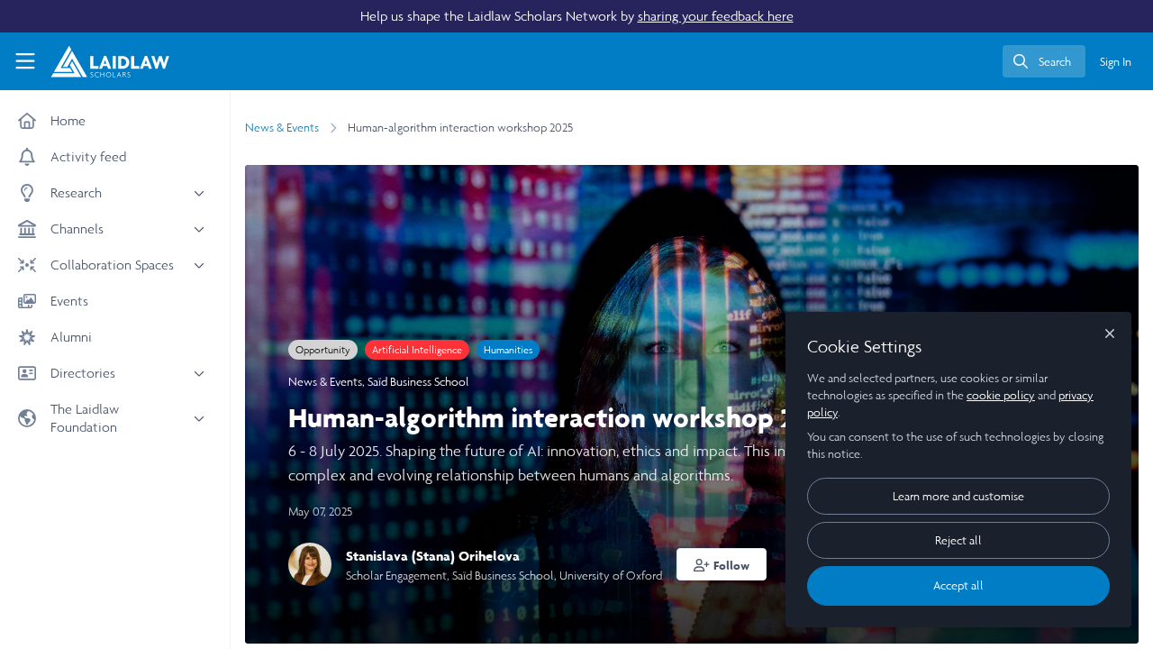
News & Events (282, 127)
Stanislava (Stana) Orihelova (433, 555)
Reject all (958, 540)
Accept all (958, 585)
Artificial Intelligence (417, 349)
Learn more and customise (958, 496)
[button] (721, 564)
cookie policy (1001, 395)
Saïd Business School (418, 381)
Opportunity (322, 349)
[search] (1044, 61)
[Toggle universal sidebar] (25, 61)
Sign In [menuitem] (1115, 61)
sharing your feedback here (716, 15)
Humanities (508, 349)
